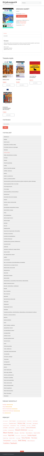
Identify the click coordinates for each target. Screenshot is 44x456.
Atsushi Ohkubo (5, 423)
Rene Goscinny (18, 435)
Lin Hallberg (5, 430)
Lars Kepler (17, 427)
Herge (18, 425)
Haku (5, 127)
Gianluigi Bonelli (13, 425)
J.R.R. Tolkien (28, 425)
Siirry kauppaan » (22, 16)
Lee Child (22, 427)
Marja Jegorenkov (11, 430)
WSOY (23, 25)
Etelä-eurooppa (22, 21)
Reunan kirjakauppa (7, 408)
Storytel (4, 406)
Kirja (4, 412)
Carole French (23, 23)
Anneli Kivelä (29, 421)
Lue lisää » (8, 85)
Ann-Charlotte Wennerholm (21, 421)
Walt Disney (22, 440)
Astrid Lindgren (35, 421)
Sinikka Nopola (31, 435)
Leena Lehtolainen (31, 427)
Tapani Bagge (18, 438)
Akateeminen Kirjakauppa (8, 410)
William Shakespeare (31, 440)
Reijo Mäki (11, 435)
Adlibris (23, 13)
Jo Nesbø (5, 427)
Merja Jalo (16, 433)
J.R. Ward (33, 425)
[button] (13, 9)
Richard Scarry (23, 435)
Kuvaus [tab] (5, 33)
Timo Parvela (25, 438)
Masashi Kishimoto (21, 430)
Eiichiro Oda (21, 423)
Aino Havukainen (5, 421)
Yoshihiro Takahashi (10, 443)
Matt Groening (30, 430)
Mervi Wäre (22, 433)
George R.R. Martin (6, 425)
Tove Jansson (7, 440)
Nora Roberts (29, 433)
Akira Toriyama (12, 421)
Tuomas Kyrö (14, 440)
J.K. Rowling (22, 425)
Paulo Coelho (37, 433)
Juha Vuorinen (11, 427)
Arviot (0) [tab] (5, 35)
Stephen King (5, 438)
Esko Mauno (35, 423)
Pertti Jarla (5, 435)
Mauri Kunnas (8, 433)
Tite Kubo (34, 438)
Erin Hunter (29, 423)
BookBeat (5, 404)
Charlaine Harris (12, 423)
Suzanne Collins (12, 438)
